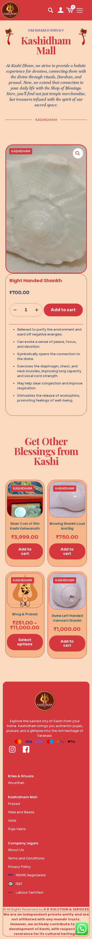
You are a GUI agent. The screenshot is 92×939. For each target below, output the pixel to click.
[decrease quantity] (15, 310)
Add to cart (63, 309)
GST (19, 884)
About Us (16, 850)
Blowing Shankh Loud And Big (67, 526)
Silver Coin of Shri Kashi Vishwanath (25, 526)
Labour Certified (29, 892)
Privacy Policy (19, 867)
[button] (78, 153)
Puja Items (17, 829)
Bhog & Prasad (24, 614)
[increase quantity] (36, 310)
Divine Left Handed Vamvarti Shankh (67, 618)
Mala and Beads (21, 812)
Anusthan (16, 783)
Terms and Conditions (26, 858)
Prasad (14, 804)
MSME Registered (30, 875)
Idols (12, 820)
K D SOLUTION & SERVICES (66, 909)
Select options (24, 641)
